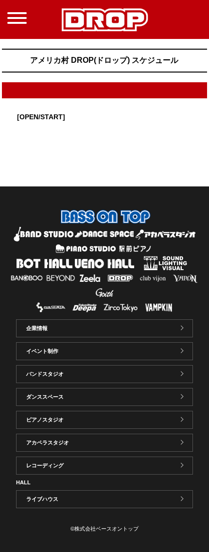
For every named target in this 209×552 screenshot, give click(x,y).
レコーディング (45, 465)
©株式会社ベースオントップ (104, 529)
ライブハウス (42, 499)
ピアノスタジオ (45, 420)
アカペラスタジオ (47, 442)
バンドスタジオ (45, 374)
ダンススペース (45, 397)
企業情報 (37, 328)
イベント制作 (42, 351)
